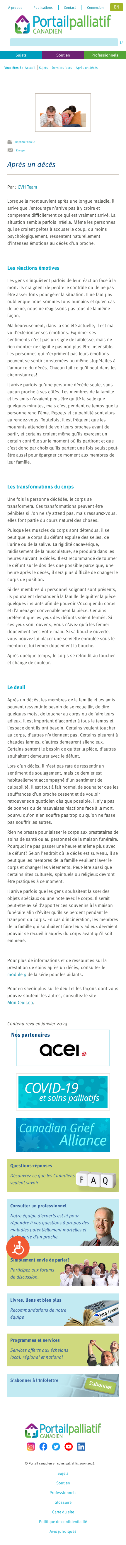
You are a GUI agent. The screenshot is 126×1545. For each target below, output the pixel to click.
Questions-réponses (31, 1165)
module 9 (16, 974)
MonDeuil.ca (20, 1002)
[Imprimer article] (11, 142)
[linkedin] (81, 1447)
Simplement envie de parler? (40, 1259)
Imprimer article (25, 142)
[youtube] (68, 1447)
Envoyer (20, 150)
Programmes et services (35, 1340)
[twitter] (56, 1447)
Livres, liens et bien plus (36, 1299)
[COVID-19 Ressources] (63, 1092)
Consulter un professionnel (38, 1205)
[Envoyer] (11, 150)
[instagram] (31, 1446)
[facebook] (43, 1446)
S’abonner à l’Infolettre (34, 1380)
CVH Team (27, 186)
